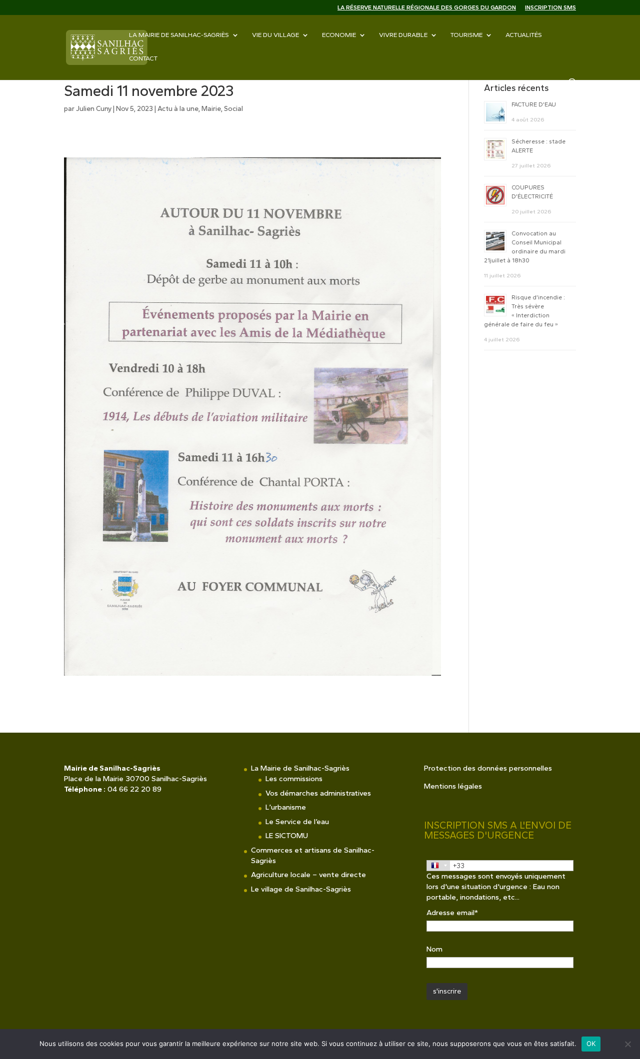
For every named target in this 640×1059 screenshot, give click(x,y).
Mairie (211, 108)
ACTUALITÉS (524, 34)
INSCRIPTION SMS (550, 7)
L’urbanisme (286, 807)
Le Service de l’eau (297, 821)
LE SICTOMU (287, 835)
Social (233, 108)
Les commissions (294, 778)
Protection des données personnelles (488, 768)
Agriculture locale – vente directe (308, 874)
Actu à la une (178, 108)
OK (591, 1044)
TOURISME (466, 34)
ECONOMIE (339, 34)
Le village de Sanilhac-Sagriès (301, 889)
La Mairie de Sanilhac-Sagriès (179, 34)
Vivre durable (403, 34)
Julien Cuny (94, 108)
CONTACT (143, 58)
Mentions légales (453, 786)
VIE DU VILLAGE (275, 34)
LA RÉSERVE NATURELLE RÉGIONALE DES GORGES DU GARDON (427, 7)
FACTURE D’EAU (534, 104)
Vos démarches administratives (318, 793)
